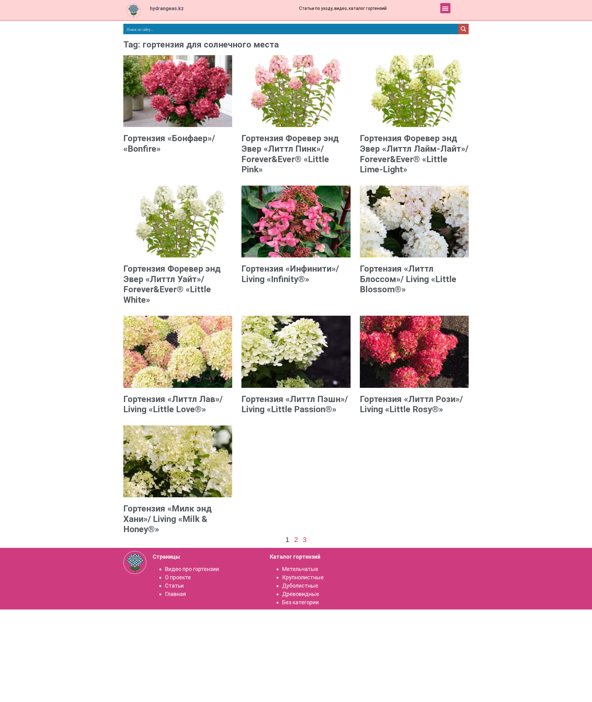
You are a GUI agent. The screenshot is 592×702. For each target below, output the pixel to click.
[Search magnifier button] (463, 29)
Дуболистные (300, 585)
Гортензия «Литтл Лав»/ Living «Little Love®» (173, 404)
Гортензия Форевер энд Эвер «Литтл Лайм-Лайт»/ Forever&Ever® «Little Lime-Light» (414, 153)
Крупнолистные (303, 577)
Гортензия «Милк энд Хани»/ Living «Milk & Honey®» (167, 518)
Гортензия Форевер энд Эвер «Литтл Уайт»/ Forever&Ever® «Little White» (171, 284)
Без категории (300, 602)
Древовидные (300, 594)
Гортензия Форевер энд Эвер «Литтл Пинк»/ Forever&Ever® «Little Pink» (290, 153)
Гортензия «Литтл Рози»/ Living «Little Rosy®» (411, 404)
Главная (175, 594)
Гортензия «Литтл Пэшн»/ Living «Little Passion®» (294, 404)
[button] (445, 8)
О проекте (178, 577)
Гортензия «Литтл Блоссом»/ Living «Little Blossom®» (408, 279)
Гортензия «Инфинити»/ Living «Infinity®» (290, 274)
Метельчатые (300, 569)
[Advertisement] (295, 471)
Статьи (174, 585)
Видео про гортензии (192, 569)
